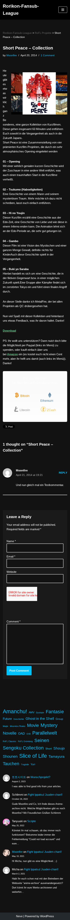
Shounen (10, 756)
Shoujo (59, 748)
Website (11, 571)
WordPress (47, 916)
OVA (29, 734)
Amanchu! (15, 711)
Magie (5, 726)
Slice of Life (33, 756)
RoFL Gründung (25, 741)
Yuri (33, 764)
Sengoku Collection (23, 747)
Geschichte (18, 719)
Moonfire (11, 55)
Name (11, 541)
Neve (19, 916)
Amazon (12, 354)
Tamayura (57, 756)
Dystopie (40, 712)
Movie (33, 725)
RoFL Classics (9, 741)
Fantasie (55, 711)
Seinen (41, 740)
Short (48, 748)
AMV (31, 712)
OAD (21, 733)
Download (9, 330)
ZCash (51, 410)
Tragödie (25, 764)
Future (7, 719)
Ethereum (46, 400)
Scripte (31, 821)
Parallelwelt (44, 732)
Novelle (9, 733)
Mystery (49, 725)
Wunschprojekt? (40, 777)
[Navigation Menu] (62, 10)
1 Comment (48, 55)
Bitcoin (24, 396)
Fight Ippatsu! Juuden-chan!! (45, 794)
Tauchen (11, 763)
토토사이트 (19, 777)
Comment (14, 621)
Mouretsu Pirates (17, 726)
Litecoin (24, 410)
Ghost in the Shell (40, 719)
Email (11, 556)
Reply (63, 472)
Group (59, 718)
